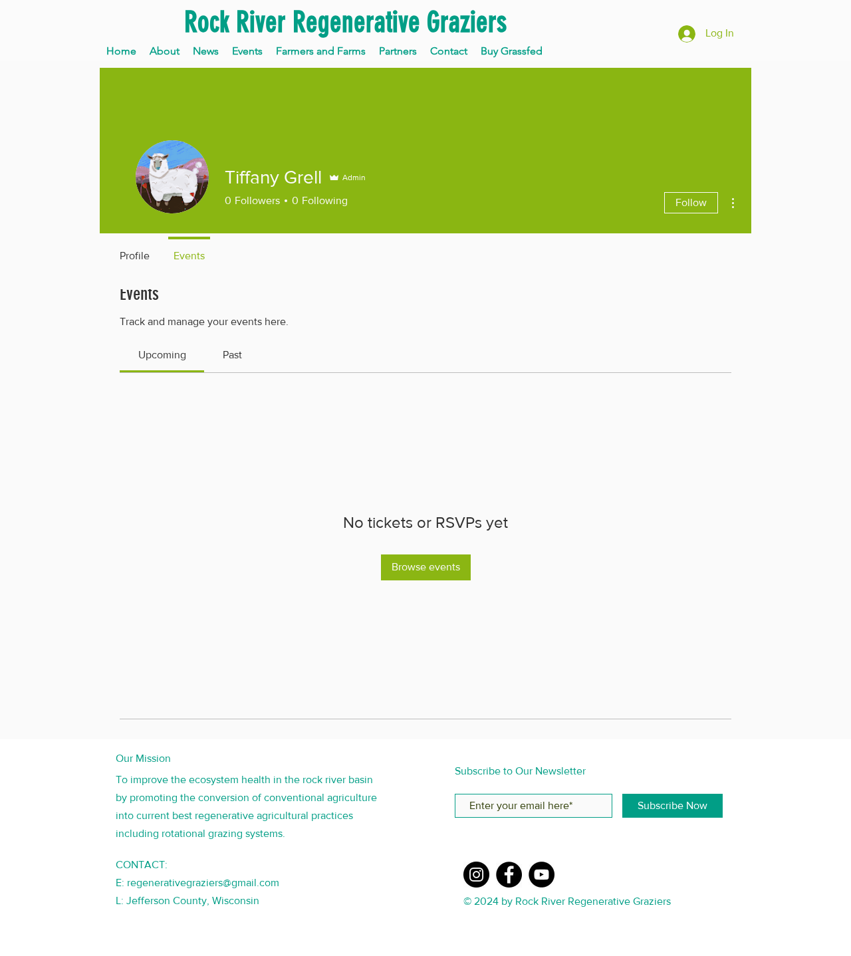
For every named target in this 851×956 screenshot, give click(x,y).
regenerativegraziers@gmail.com (203, 882)
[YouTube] (541, 875)
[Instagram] (476, 875)
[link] (162, 354)
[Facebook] (509, 875)
